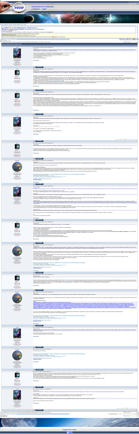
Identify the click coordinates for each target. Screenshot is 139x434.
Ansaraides (9, 40)
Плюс (17, 143)
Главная (41, 12)
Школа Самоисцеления (47, 178)
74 (51, 371)
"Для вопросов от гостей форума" (34, 29)
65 (52, 143)
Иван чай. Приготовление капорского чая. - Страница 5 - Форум (62, 12)
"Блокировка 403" (32, 35)
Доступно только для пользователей (56, 80)
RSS (137, 3)
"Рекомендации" (12, 34)
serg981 (17, 47)
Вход (37, 12)
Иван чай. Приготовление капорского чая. (32, 412)
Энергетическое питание (20, 412)
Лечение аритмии (41, 178)
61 (52, 47)
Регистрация (32, 12)
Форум (47, 12)
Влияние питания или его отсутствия (9, 412)
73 (51, 349)
